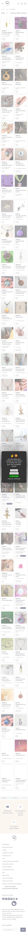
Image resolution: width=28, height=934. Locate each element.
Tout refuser (14, 470)
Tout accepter (14, 476)
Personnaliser (14, 473)
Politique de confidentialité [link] (14, 478)
